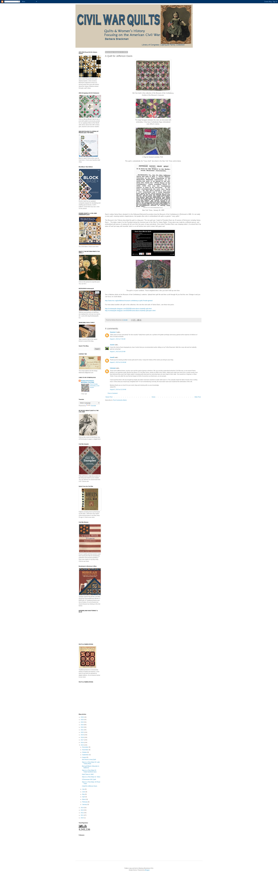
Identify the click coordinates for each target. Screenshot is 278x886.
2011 (82, 815)
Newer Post (109, 397)
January (84, 804)
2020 (82, 732)
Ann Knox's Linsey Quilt (89, 759)
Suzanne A (113, 332)
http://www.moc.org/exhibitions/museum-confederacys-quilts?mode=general (128, 300)
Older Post (197, 397)
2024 (82, 722)
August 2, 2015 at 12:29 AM (118, 389)
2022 (82, 727)
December (85, 747)
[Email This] (132, 320)
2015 (82, 745)
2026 (82, 717)
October (84, 752)
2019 (82, 735)
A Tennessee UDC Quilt (89, 779)
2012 (82, 812)
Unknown (113, 368)
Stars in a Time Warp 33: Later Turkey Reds (91, 762)
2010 (82, 818)
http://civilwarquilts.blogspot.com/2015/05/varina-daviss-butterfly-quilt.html (128, 308)
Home (153, 397)
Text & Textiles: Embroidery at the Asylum (94, 385)
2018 (82, 737)
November (85, 750)
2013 (82, 810)
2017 (82, 740)
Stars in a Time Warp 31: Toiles (91, 777)
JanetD (112, 357)
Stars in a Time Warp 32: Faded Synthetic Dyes (89, 771)
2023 (82, 724)
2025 (82, 719)
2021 (82, 730)
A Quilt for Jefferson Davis (89, 786)
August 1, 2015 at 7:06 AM (117, 339)
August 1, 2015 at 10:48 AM (118, 362)
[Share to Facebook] (138, 320)
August (84, 757)
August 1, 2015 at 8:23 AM (117, 351)
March (84, 799)
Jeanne (112, 345)
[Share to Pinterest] (140, 320)
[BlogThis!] (134, 320)
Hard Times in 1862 (88, 774)
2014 (82, 807)
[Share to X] (136, 320)
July (83, 789)
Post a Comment (112, 393)
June (83, 792)
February (85, 802)
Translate (93, 405)
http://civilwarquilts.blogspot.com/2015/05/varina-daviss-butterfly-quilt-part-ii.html (130, 310)
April (83, 797)
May (83, 794)
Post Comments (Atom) (120, 400)
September (85, 755)
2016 (82, 742)
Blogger (147, 870)
